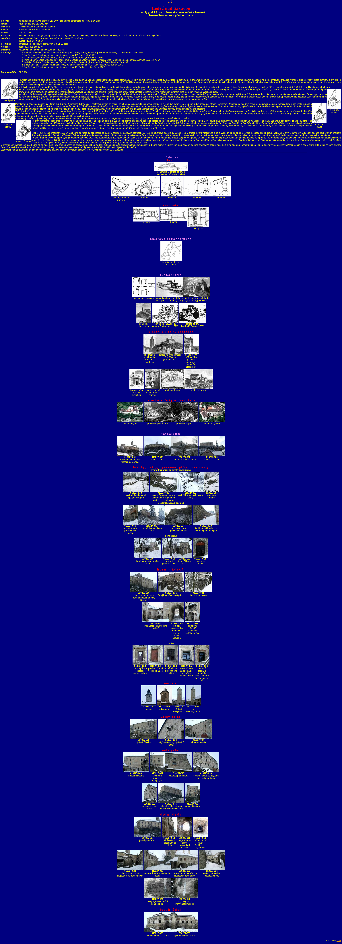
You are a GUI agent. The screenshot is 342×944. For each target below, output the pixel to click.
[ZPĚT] (171, 2)
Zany (339, 940)
